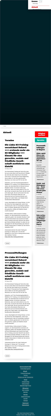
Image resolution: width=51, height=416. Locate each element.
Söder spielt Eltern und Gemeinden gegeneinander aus (41, 156)
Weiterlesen (40, 179)
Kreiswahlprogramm (25, 368)
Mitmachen (26, 388)
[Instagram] (4, 2)
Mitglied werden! (41, 134)
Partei (25, 379)
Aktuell (35, 7)
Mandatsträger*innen (25, 385)
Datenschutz (25, 405)
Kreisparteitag (25, 381)
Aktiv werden (25, 390)
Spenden (40, 140)
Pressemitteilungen (37, 9)
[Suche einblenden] (45, 2)
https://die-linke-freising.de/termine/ (14, 236)
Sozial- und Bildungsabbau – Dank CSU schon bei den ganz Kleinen (41, 187)
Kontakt (26, 398)
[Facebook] (2, 2)
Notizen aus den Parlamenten (25, 377)
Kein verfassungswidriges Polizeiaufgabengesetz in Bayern (41, 219)
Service (25, 394)
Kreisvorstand (25, 383)
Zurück (7, 243)
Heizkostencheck (25, 396)
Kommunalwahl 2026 (25, 366)
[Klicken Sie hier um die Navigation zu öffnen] (48, 2)
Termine (25, 375)
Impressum (26, 403)
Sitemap (25, 400)
